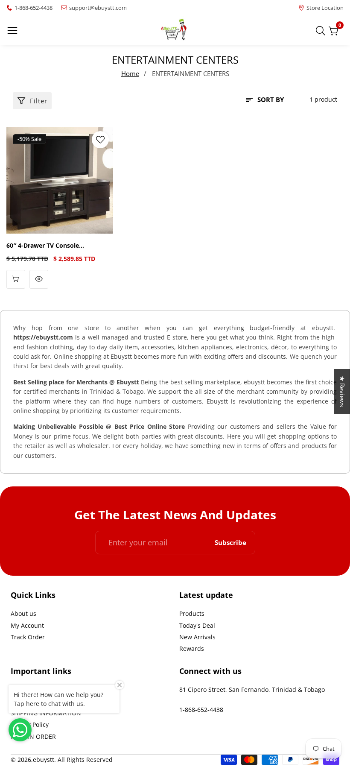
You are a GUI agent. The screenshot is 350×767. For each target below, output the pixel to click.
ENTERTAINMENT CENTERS (190, 73)
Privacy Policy (30, 724)
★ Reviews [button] (342, 391)
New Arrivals (197, 637)
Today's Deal (197, 625)
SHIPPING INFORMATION (46, 713)
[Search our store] (322, 31)
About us (23, 613)
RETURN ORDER (33, 736)
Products (191, 613)
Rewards (191, 648)
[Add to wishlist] (100, 139)
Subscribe (230, 542)
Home (130, 73)
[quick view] (38, 279)
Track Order (28, 637)
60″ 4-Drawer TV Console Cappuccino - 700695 (42, 245)
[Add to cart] (15, 279)
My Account (27, 625)
